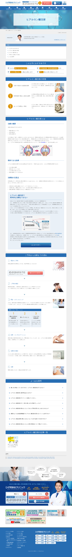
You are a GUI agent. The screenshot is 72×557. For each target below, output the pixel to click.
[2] (58, 235)
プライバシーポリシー (21, 542)
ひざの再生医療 (9, 535)
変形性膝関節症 (58, 233)
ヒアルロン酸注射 (10, 538)
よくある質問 (11, 56)
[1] (57, 235)
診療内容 (8, 536)
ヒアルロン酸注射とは (13, 52)
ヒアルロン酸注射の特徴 (13, 50)
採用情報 (19, 547)
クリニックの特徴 (9, 531)
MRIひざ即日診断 (20, 538)
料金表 (8, 545)
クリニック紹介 (20, 531)
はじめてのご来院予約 (21, 536)
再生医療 (43, 142)
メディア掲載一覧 (21, 545)
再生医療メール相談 (21, 540)
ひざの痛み (8, 533)
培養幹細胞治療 (10, 542)
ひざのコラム (9, 547)
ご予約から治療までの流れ (14, 54)
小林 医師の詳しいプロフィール (59, 39)
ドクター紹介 (20, 533)
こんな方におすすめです (13, 48)
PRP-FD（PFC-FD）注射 (12, 540)
